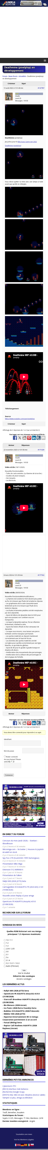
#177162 (41, 575)
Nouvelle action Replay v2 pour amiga (18, 895)
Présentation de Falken (12, 875)
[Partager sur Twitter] (20, 438)
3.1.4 (8, 960)
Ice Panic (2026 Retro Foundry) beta (20, 1008)
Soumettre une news (24, 1134)
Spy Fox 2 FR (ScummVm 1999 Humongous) (21, 858)
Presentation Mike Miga (12, 864)
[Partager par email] (43, 438)
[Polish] (32, 1145)
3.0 (7, 951)
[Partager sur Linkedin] (34, 438)
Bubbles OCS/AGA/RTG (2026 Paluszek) (21, 1011)
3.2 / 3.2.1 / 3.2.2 (12, 963)
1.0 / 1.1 (9, 940)
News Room (13, 76)
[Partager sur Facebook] (15, 438)
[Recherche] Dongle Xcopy (13, 1092)
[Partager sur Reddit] (24, 438)
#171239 (41, 450)
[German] (22, 1145)
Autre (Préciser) (12, 966)
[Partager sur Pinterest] (29, 438)
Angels (32, 1121)
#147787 (41, 88)
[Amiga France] (24, 5)
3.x (7, 957)
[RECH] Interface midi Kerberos (15, 1089)
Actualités (22, 76)
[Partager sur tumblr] (39, 438)
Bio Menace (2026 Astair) (15, 1005)
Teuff (5, 1112)
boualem (20, 1112)
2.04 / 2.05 (10, 948)
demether (12, 1112)
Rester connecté (12, 757)
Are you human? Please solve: (12, 760)
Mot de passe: (9, 751)
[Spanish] (25, 1145)
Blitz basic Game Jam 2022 (27, 142)
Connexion (9, 775)
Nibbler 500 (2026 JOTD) (14, 1014)
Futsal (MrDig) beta (13, 1022)
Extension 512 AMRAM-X (13, 869)
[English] (19, 1145)
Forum (5, 76)
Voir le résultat (24, 973)
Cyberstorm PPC (9, 1086)
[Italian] (29, 1145)
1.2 (7, 943)
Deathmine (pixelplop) (13, 146)
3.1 (7, 954)
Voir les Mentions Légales (24, 1139)
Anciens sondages (24, 979)
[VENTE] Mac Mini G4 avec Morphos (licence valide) (24, 1095)
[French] (15, 1145)
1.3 (7, 946)
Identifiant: (8, 739)
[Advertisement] (24, 32)
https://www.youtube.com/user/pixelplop (20, 419)
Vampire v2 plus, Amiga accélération (18, 1097)
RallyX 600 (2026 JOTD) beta (14, 881)
